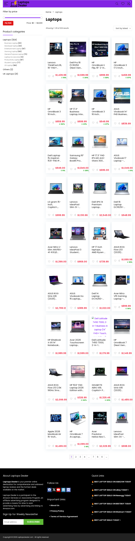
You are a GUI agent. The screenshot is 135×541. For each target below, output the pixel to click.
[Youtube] (58, 490)
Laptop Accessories (12, 57)
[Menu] (6, 3)
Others (6, 69)
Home (48, 12)
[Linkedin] (63, 490)
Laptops (7, 39)
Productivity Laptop (12, 60)
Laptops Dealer (10, 482)
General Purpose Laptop (13, 54)
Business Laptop (11, 43)
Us (58, 505)
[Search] (117, 3)
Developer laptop (11, 46)
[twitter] (54, 490)
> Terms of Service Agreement (63, 516)
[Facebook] (49, 490)
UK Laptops (8, 73)
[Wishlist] (122, 3)
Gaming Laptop (10, 51)
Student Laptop (10, 62)
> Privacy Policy (56, 511)
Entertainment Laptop (13, 49)
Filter (8, 23)
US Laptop (8, 65)
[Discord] (68, 490)
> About (53, 505)
